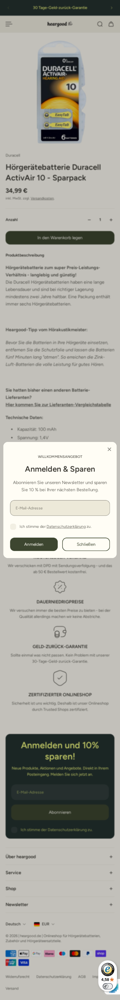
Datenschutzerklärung (66, 526)
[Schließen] (109, 449)
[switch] (108, 986)
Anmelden (34, 544)
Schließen (86, 544)
